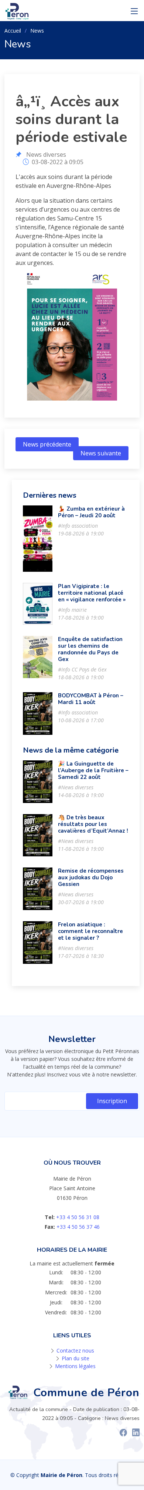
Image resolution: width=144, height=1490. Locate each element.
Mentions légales (75, 1366)
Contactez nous (75, 1350)
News (37, 30)
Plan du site (75, 1358)
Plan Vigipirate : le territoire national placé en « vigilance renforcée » (92, 593)
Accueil (12, 30)
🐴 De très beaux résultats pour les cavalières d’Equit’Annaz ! (93, 824)
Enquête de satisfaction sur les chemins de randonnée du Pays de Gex (90, 649)
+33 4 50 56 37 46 (78, 1226)
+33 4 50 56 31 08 (77, 1217)
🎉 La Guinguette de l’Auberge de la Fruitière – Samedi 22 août (93, 770)
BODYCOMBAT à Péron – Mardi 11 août (90, 699)
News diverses (46, 154)
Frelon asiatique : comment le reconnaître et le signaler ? (90, 931)
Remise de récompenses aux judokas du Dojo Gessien (91, 877)
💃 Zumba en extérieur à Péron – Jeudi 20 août (91, 512)
